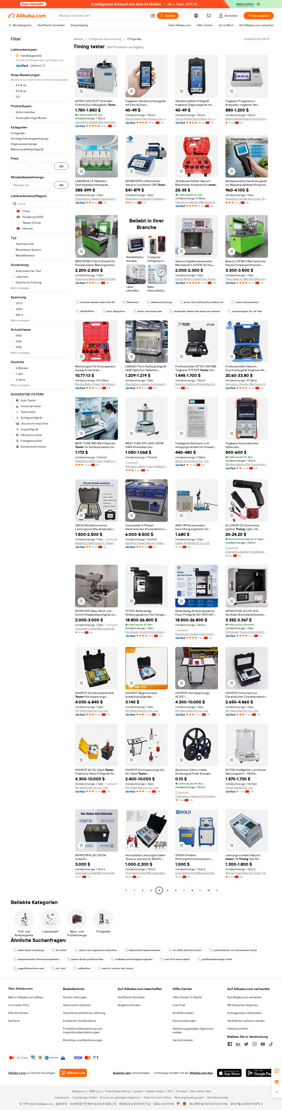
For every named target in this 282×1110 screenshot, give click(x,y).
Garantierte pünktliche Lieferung (84, 1013)
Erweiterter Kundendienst (79, 1020)
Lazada (137, 1091)
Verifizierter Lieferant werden (246, 1020)
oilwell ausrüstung (161, 302)
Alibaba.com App (201, 1073)
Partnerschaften (237, 1028)
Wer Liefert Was (201, 1091)
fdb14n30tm (87, 311)
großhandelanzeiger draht (217, 959)
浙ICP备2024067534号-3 (246, 1103)
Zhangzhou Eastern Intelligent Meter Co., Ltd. (246, 551)
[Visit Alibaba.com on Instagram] (254, 1044)
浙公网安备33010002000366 (208, 1103)
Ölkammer (133, 302)
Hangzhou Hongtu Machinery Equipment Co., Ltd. (196, 202)
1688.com (95, 1091)
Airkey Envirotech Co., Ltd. (192, 461)
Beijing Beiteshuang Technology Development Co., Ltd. (246, 118)
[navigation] (40, 465)
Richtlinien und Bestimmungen (83, 1040)
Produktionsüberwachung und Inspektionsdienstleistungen (82, 1030)
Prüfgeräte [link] (134, 39)
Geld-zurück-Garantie (77, 1005)
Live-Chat (179, 1005)
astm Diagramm (115, 311)
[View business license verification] (178, 1104)
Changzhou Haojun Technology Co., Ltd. (196, 796)
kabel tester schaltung (31, 950)
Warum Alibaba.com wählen (25, 997)
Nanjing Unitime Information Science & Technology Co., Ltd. (196, 384)
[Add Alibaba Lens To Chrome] (73, 1073)
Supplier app (122, 1073)
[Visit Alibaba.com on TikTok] (271, 1044)
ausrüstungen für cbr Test (247, 311)
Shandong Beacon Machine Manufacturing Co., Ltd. (96, 279)
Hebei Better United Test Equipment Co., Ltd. (196, 279)
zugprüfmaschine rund (31, 968)
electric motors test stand (117, 968)
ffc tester (61, 950)
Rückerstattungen (184, 1020)
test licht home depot (177, 959)
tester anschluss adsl (149, 311)
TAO (169, 1091)
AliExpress (78, 1091)
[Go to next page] (217, 890)
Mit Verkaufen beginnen (242, 1005)
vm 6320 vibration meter (187, 950)
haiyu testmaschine (247, 302)
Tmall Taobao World (117, 1091)
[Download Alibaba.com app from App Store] (229, 1073)
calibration (84, 968)
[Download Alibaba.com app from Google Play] (260, 1073)
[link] (276, 1070)
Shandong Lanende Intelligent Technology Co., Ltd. (146, 198)
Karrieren (14, 1020)
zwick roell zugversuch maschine (98, 950)
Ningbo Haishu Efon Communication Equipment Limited (246, 464)
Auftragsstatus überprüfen (244, 1013)
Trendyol (181, 1091)
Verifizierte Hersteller (131, 997)
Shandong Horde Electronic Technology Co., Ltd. (246, 198)
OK (61, 166)
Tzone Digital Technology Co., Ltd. (146, 118)
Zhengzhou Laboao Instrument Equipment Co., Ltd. (96, 198)
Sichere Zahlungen (75, 997)
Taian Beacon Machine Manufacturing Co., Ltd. (246, 279)
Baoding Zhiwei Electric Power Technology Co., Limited (96, 543)
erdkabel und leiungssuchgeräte (134, 959)
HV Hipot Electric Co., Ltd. (91, 710)
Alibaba (78, 39)
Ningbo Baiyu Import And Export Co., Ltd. (96, 384)
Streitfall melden (183, 1013)
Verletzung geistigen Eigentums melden (193, 1030)
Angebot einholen (129, 1005)
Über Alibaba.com (20, 988)
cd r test (61, 968)
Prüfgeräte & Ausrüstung (105, 39)
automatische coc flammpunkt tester (235, 950)
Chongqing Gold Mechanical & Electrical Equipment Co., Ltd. (96, 628)
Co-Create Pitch (18, 1005)
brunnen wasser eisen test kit (97, 302)
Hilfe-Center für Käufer (187, 997)
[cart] (209, 16)
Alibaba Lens (17, 1073)
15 (208, 890)
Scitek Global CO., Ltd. (239, 787)
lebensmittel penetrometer (145, 950)
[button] (152, 15)
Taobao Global (155, 1091)
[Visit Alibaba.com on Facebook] (229, 1044)
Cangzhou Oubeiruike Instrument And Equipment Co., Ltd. (96, 122)
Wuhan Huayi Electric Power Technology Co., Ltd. (246, 873)
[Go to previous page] (126, 890)
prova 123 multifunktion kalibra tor (204, 302)
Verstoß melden (183, 1040)
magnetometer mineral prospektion (38, 959)
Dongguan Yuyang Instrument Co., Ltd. (146, 632)
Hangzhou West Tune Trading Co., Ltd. (96, 461)
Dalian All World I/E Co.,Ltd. (192, 543)
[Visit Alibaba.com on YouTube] (262, 1044)
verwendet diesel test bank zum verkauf (197, 311)
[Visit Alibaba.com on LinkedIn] (238, 1044)
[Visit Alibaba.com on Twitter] (246, 1044)
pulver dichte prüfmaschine (87, 959)
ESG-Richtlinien (18, 1013)
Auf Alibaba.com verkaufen (244, 997)
